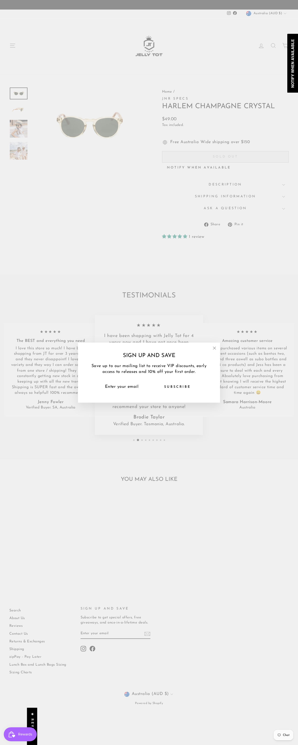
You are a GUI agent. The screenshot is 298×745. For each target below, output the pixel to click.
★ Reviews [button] (32, 726)
